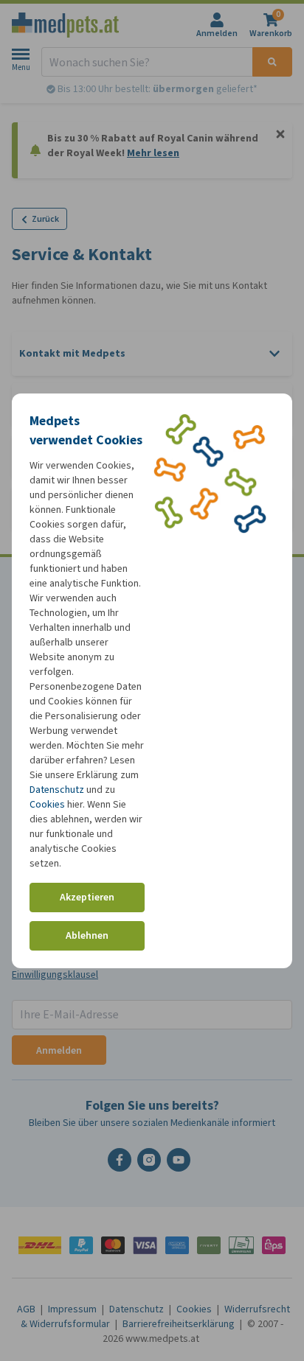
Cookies (47, 804)
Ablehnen (87, 935)
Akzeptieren (87, 897)
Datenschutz (57, 790)
